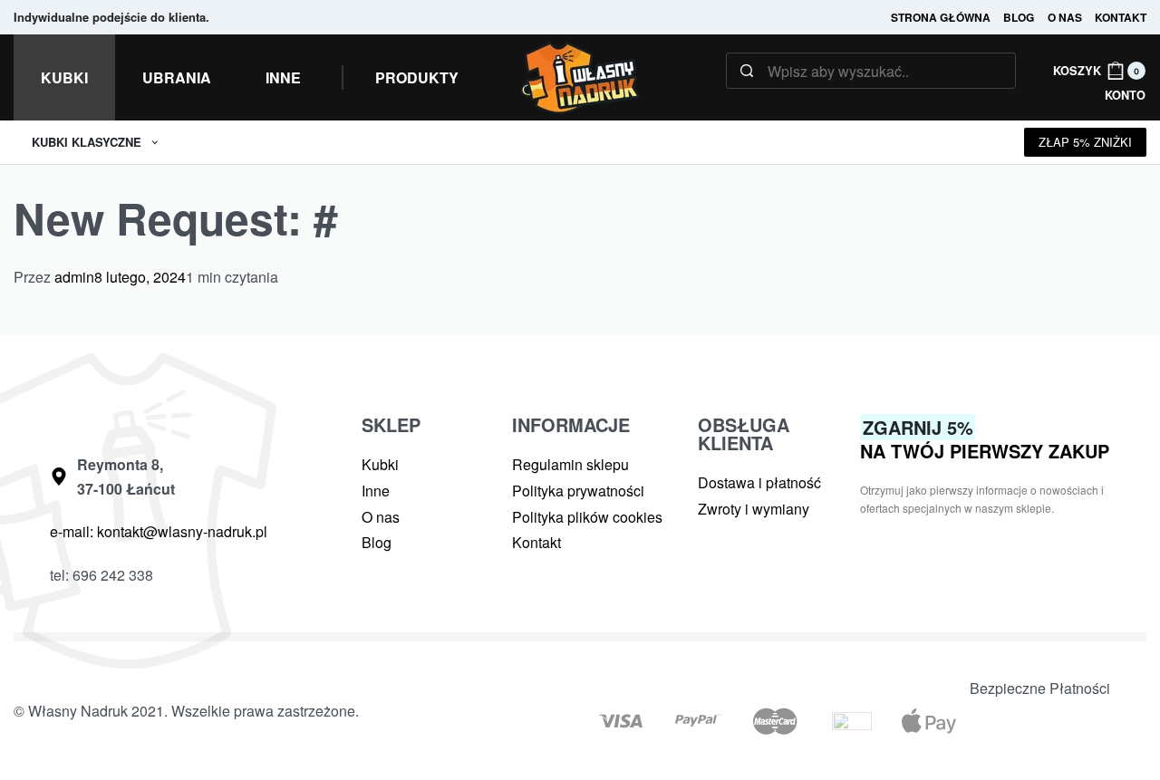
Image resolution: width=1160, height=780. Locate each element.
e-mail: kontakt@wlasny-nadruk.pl (158, 531)
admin (74, 276)
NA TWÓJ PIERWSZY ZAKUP (984, 439)
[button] (417, 78)
